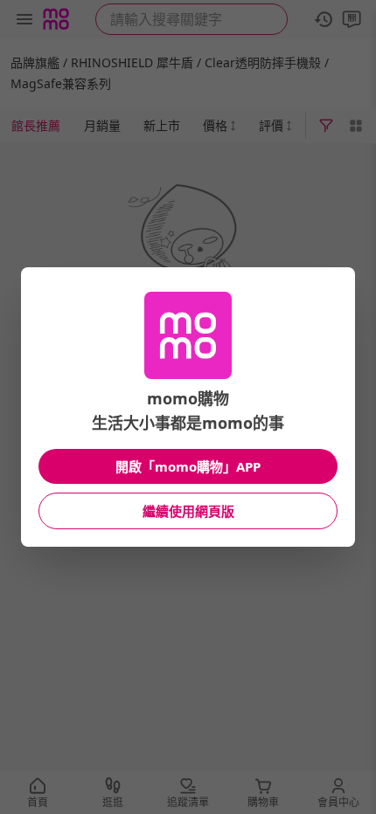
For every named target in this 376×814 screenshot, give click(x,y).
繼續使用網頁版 (188, 511)
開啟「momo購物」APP (188, 466)
